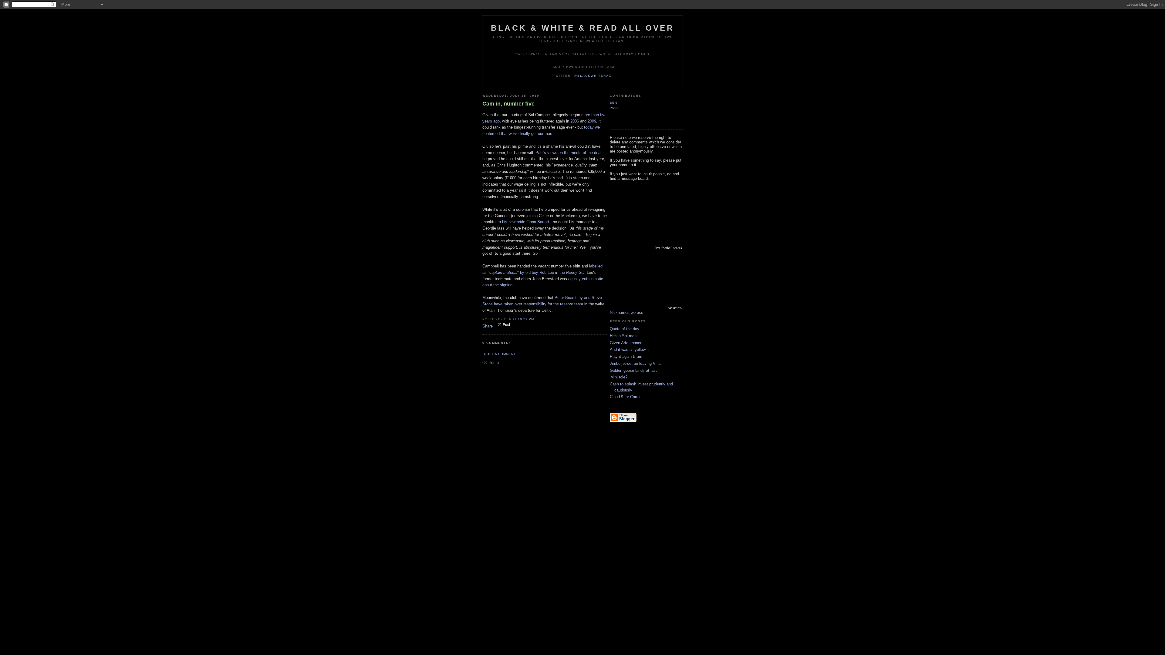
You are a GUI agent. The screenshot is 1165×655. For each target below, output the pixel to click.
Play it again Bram (626, 356)
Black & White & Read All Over (582, 27)
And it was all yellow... (629, 349)
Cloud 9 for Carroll (625, 397)
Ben (613, 102)
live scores (674, 308)
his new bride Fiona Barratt (525, 222)
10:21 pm (526, 319)
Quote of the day (624, 329)
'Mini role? (618, 377)
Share (487, 326)
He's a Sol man (623, 336)
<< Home (490, 362)
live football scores (668, 248)
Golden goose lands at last (633, 370)
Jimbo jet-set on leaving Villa (635, 363)
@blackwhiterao (593, 75)
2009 (592, 121)
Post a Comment (500, 354)
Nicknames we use (626, 312)
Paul (614, 107)
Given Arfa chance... (628, 343)
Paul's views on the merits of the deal (568, 152)
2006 (574, 121)
